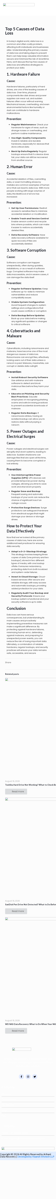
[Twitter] (34, 1076)
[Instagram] (28, 1076)
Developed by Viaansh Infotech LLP (35, 1156)
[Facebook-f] (21, 1076)
